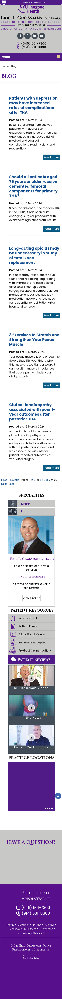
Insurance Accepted (33, 642)
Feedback (14, 929)
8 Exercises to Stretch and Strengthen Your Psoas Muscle (34, 339)
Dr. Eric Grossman (28, 946)
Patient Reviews (34, 659)
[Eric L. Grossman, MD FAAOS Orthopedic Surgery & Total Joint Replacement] (31, 22)
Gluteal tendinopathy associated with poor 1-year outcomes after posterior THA (32, 412)
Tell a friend (30, 929)
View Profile (31, 598)
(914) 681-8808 (33, 47)
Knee (25, 504)
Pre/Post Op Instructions (35, 650)
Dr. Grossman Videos (31, 688)
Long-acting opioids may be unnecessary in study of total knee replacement (34, 255)
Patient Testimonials (31, 747)
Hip (24, 511)
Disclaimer (23, 924)
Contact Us (47, 929)
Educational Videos (32, 634)
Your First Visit (28, 618)
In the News (31, 718)
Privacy (37, 924)
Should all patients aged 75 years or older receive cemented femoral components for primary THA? (33, 186)
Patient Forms (28, 626)
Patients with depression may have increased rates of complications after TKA (33, 105)
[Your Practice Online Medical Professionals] (31, 957)
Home (5, 66)
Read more (51, 157)
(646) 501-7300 (33, 43)
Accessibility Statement (31, 933)
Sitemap (50, 924)
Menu (6, 57)
